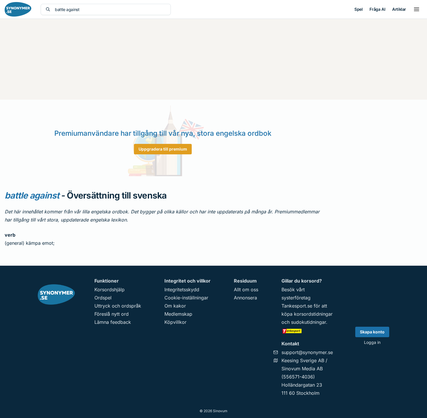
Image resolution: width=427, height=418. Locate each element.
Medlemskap (178, 314)
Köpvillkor (175, 322)
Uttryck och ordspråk (117, 306)
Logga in (372, 342)
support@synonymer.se (307, 352)
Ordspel (103, 298)
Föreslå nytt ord (111, 314)
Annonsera (245, 298)
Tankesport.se (296, 306)
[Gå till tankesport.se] (307, 330)
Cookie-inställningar (186, 298)
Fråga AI (377, 9)
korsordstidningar (313, 314)
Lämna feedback (112, 322)
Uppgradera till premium (163, 149)
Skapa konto (372, 331)
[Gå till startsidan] (18, 9)
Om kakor (175, 306)
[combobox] (110, 9)
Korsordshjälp (109, 289)
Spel (358, 9)
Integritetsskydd (181, 289)
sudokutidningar (308, 322)
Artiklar (399, 9)
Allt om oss (246, 289)
